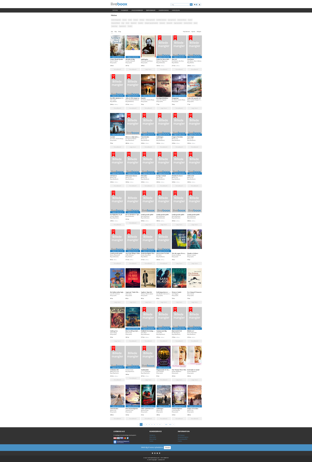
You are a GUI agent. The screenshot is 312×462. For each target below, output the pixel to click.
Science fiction (188, 23)
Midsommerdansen (131, 176)
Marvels (174, 59)
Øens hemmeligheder (132, 408)
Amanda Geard (129, 410)
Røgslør (143, 98)
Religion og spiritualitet (151, 23)
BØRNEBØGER (150, 10)
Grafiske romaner (161, 20)
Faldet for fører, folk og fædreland (166, 59)
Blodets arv (190, 331)
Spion (195, 23)
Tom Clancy (129, 293)
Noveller (140, 23)
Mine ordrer (153, 437)
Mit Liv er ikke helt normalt (134, 137)
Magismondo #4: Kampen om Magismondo (169, 370)
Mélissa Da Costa (114, 371)
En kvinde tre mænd (193, 370)
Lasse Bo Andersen (115, 293)
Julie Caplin (113, 99)
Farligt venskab (161, 176)
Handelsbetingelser (183, 437)
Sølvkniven (113, 176)
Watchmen (190, 59)
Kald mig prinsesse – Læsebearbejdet (167, 292)
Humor (190, 20)
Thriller (130, 26)
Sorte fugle (190, 137)
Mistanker (144, 176)
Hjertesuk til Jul (177, 331)
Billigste (199, 31)
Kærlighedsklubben (162, 98)
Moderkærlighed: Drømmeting (150, 253)
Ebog (119, 31)
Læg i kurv (148, 69)
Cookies (180, 441)
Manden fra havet (177, 176)
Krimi (127, 23)
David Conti (129, 332)
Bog (116, 31)
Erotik (130, 20)
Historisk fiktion (182, 20)
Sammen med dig (161, 331)
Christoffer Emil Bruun (147, 61)
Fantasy (142, 20)
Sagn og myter (178, 23)
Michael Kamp (144, 410)
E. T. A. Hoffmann (145, 371)
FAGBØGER (124, 10)
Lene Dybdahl (160, 371)
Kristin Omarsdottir (146, 255)
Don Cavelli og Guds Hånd (133, 331)
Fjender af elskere (192, 253)
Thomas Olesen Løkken (147, 293)
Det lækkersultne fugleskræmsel (119, 292)
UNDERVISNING (164, 10)
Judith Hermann (130, 255)
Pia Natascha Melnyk (131, 138)
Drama (124, 20)
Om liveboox (181, 435)
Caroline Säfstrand (130, 61)
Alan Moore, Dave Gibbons (194, 61)
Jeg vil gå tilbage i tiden (133, 253)
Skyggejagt (175, 98)
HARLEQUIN (176, 10)
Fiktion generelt (150, 20)
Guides (151, 441)
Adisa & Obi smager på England (135, 98)
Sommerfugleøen (177, 408)
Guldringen (159, 137)
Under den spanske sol (194, 98)
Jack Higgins (175, 293)
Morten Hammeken (115, 255)
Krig (123, 23)
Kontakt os (152, 435)
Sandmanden (145, 370)
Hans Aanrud (190, 293)
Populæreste (186, 31)
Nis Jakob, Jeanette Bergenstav (149, 99)
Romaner (162, 23)
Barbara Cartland (191, 255)
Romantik (169, 23)
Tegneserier (122, 26)
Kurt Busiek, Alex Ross (178, 61)
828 (166, 424)
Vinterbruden (145, 137)
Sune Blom (144, 332)
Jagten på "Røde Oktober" (134, 292)
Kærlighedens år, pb (116, 214)
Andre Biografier (116, 20)
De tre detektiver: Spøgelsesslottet (136, 214)
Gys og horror (172, 20)
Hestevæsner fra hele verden (165, 253)
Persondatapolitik (182, 439)
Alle (112, 31)
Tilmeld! (167, 447)
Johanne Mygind (114, 216)
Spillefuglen (144, 59)
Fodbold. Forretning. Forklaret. (150, 331)
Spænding (114, 26)
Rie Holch (159, 255)
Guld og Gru (114, 331)
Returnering (153, 439)
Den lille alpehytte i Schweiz (118, 98)
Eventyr (136, 20)
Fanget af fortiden (177, 137)
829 (170, 424)
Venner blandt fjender (116, 59)
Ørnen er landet (176, 292)
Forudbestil (117, 69)
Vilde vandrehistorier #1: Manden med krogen (155, 408)
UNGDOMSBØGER (137, 10)
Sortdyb (112, 137)
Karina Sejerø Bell (192, 332)
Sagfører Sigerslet (146, 292)
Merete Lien (144, 138)
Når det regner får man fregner (181, 253)
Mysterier (133, 23)
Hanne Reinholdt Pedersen (132, 99)
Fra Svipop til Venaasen (194, 292)
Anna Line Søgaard (161, 99)
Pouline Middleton (176, 371)
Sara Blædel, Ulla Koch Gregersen (165, 293)
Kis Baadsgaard (176, 332)
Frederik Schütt (129, 369)
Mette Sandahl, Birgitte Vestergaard (196, 99)
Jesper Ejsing (113, 332)
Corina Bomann (176, 410)
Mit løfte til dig (130, 59)
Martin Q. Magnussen (161, 61)
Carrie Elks (159, 332)
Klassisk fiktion (116, 23)
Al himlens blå (114, 370)
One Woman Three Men (179, 370)
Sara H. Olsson (114, 61)
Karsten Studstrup (176, 255)
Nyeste (193, 31)
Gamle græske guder (147, 214)
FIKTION (115, 10)
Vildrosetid (190, 176)
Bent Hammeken (145, 216)
